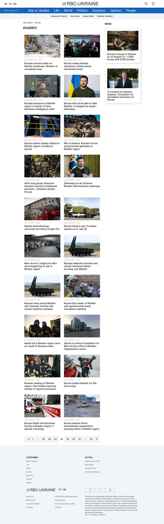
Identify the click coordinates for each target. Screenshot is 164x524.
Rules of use (31, 500)
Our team (29, 507)
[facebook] (90, 490)
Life (56, 10)
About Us (29, 496)
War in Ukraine (38, 10)
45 (43, 439)
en (10, 4)
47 (55, 439)
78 (91, 439)
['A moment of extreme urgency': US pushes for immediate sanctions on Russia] (122, 79)
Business (99, 10)
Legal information (32, 504)
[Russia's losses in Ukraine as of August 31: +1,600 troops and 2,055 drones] (122, 41)
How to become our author (65, 504)
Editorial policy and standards (66, 496)
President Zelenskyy (105, 16)
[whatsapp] (110, 490)
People (131, 10)
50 (73, 439)
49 (67, 439)
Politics (82, 10)
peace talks (75, 16)
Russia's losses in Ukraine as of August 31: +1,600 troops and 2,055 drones (121, 57)
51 (80, 439)
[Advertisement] (123, 145)
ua (5, 4)
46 (49, 439)
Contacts (58, 507)
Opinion (115, 10)
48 (61, 439)
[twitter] (100, 490)
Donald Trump (88, 16)
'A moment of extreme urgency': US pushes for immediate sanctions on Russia (120, 95)
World (68, 10)
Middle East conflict (59, 16)
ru (15, 4)
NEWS (108, 23)
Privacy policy (60, 500)
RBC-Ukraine (28, 23)
